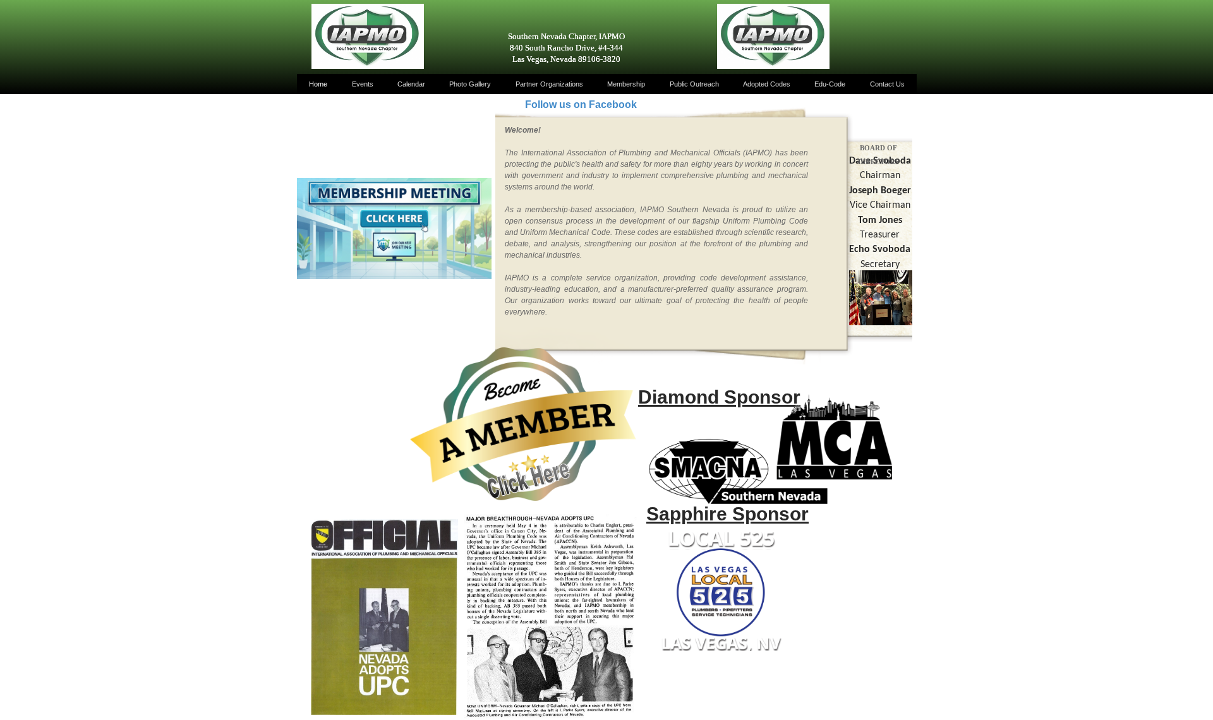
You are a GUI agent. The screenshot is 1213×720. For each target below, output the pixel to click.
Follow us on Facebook (581, 104)
